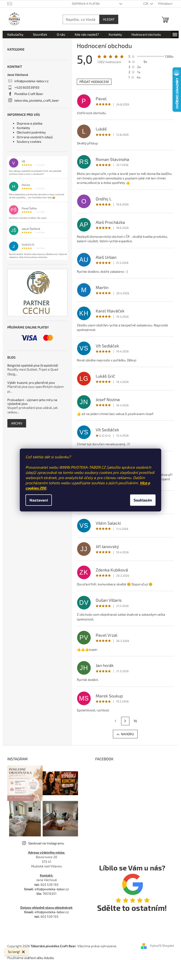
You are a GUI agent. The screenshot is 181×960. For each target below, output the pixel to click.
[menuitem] (15, 34)
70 (135, 721)
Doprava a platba (86, 3)
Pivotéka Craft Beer (28, 94)
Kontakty (23, 128)
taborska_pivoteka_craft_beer (36, 100)
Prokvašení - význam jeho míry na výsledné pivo (32, 401)
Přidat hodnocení (94, 82)
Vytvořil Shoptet (162, 945)
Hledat (109, 19)
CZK (146, 3)
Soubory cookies (29, 141)
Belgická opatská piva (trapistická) (32, 365)
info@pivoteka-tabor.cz (31, 81)
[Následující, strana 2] (125, 721)
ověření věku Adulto (39, 958)
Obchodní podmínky (31, 132)
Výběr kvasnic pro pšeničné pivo (31, 382)
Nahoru (127, 734)
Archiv (16, 423)
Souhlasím (143, 500)
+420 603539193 (26, 87)
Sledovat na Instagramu (46, 843)
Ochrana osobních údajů (35, 137)
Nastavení (38, 500)
